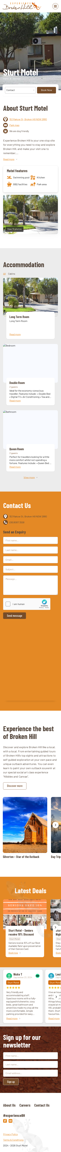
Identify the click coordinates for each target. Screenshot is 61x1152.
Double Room (30, 374)
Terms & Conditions (13, 1139)
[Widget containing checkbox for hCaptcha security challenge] (26, 604)
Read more (12, 1018)
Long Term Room (30, 308)
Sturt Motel (14, 939)
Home (5, 78)
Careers (24, 1105)
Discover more (15, 785)
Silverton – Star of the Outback (25, 828)
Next (55, 825)
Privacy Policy (10, 1134)
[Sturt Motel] (22, 6)
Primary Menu (55, 6)
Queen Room (30, 440)
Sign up (11, 1081)
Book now (13, 952)
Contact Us (42, 1105)
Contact (10, 89)
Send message (14, 615)
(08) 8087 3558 (16, 522)
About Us (9, 1105)
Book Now (46, 89)
